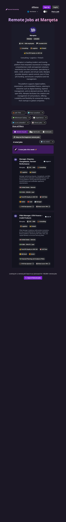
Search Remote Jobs (34, 278)
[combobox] (33, 117)
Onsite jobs (48, 132)
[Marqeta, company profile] (15, 159)
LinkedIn (36, 39)
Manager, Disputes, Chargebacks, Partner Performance (27, 161)
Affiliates (35, 7)
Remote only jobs (22, 132)
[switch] (45, 11)
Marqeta (33, 35)
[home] (12, 10)
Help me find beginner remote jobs (28, 137)
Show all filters (18, 126)
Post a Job (55, 12)
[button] (33, 183)
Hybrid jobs (36, 132)
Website (29, 39)
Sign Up (46, 7)
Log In (55, 7)
